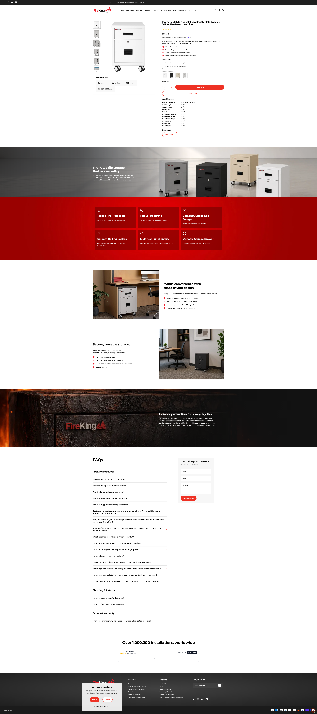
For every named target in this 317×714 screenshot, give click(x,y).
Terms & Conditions (134, 694)
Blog (129, 684)
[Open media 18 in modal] (128, 47)
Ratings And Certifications (136, 689)
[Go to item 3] (97, 52)
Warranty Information (167, 692)
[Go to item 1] (97, 34)
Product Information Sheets (137, 686)
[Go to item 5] (97, 71)
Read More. (114, 693)
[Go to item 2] (97, 43)
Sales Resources (133, 692)
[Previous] (111, 2)
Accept (94, 699)
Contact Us (163, 684)
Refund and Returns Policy (136, 697)
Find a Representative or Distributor (171, 697)
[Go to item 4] (97, 62)
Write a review (192, 652)
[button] (193, 29)
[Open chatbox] (313, 710)
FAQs (161, 686)
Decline (107, 699)
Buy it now (193, 93)
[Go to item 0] (97, 25)
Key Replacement (165, 689)
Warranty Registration (167, 694)
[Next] (152, 2)
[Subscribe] (219, 685)
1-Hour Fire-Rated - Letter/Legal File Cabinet (175, 66)
